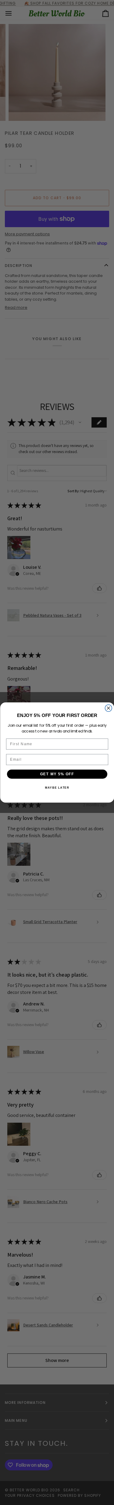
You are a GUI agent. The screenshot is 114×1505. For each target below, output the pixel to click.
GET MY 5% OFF (57, 774)
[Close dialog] (108, 708)
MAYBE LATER (57, 788)
